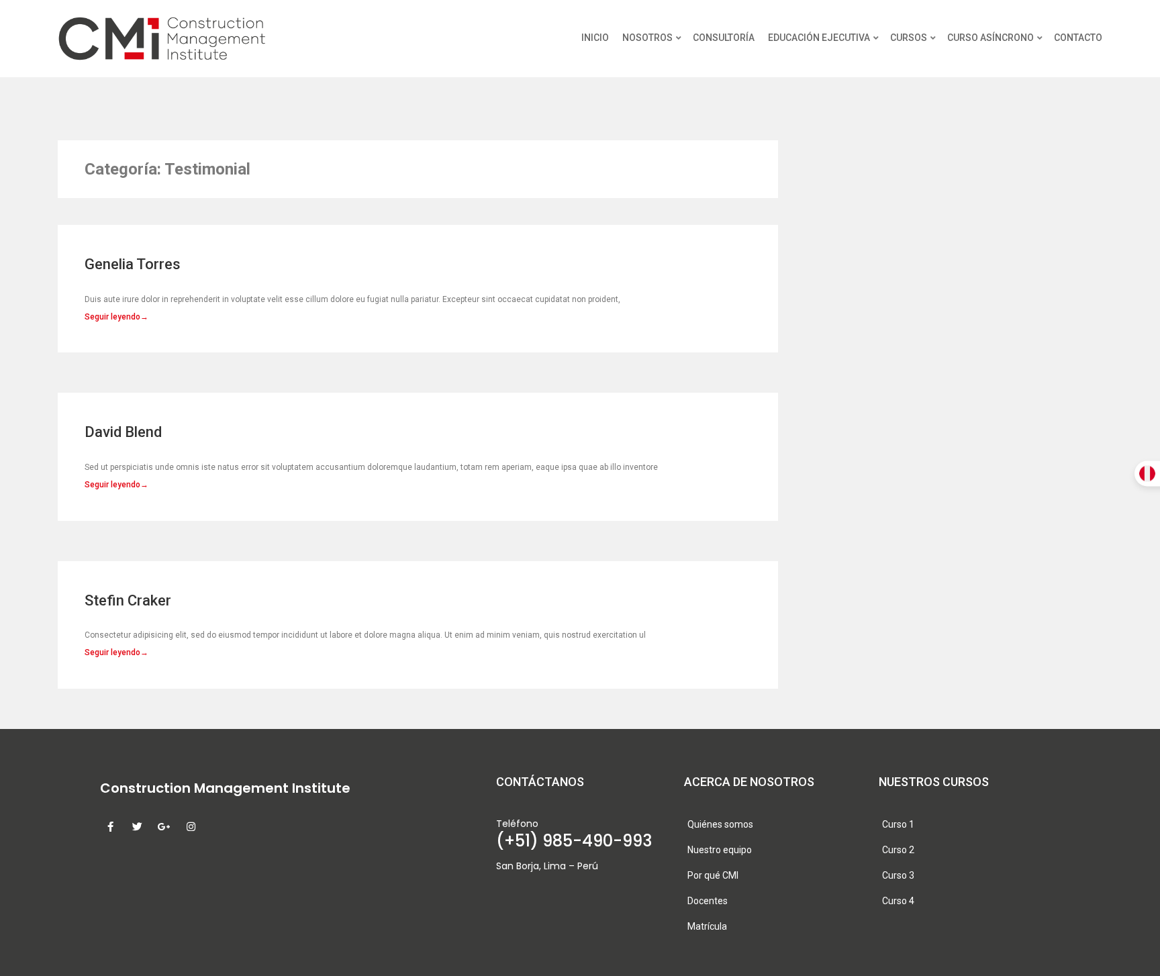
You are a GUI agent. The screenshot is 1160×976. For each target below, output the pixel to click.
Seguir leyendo (116, 317)
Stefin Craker (128, 600)
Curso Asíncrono (990, 37)
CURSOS (908, 37)
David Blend (123, 432)
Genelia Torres (133, 264)
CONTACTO (1078, 37)
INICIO (595, 37)
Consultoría (724, 37)
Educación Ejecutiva (819, 37)
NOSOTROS (647, 37)
